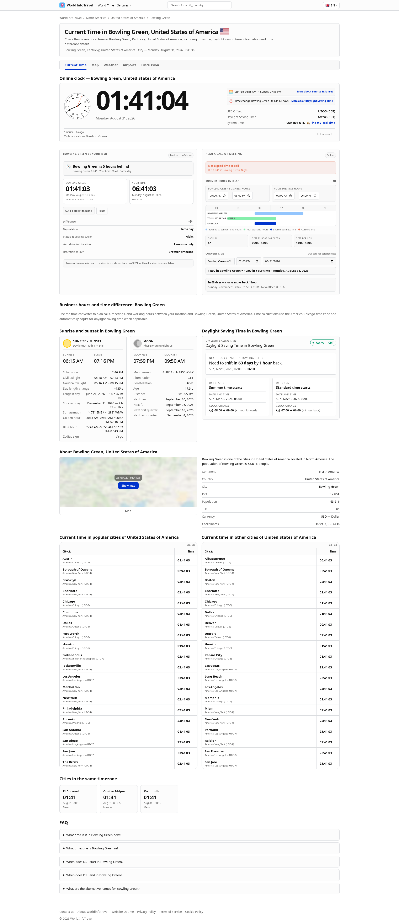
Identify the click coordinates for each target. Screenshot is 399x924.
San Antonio (72, 730)
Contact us (66, 912)
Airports (129, 65)
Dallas (67, 623)
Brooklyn (69, 580)
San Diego (70, 741)
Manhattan (71, 687)
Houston (69, 644)
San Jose (69, 751)
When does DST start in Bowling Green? (94, 862)
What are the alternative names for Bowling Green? (103, 888)
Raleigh (210, 741)
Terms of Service (170, 912)
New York (70, 698)
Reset (102, 211)
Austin (68, 559)
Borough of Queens (77, 569)
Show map (128, 485)
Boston (210, 580)
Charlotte (70, 591)
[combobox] (199, 5)
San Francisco (215, 751)
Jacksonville (72, 666)
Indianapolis (72, 655)
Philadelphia (72, 708)
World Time (106, 5)
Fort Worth (71, 634)
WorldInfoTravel (70, 18)
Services (123, 5)
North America (96, 18)
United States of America (128, 18)
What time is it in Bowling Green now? (93, 835)
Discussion (150, 65)
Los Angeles (71, 676)
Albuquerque (215, 559)
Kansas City (213, 655)
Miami (209, 708)
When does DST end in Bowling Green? (94, 875)
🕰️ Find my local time (321, 123)
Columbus (70, 612)
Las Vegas (212, 666)
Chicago (69, 601)
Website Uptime (123, 912)
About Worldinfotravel (93, 912)
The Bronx (70, 762)
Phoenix (69, 719)
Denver (210, 623)
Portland (211, 730)
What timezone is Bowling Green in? (92, 848)
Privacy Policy (146, 912)
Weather (111, 65)
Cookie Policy (194, 912)
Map (95, 65)
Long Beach (213, 676)
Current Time (75, 65)
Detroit (210, 634)
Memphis (212, 698)
